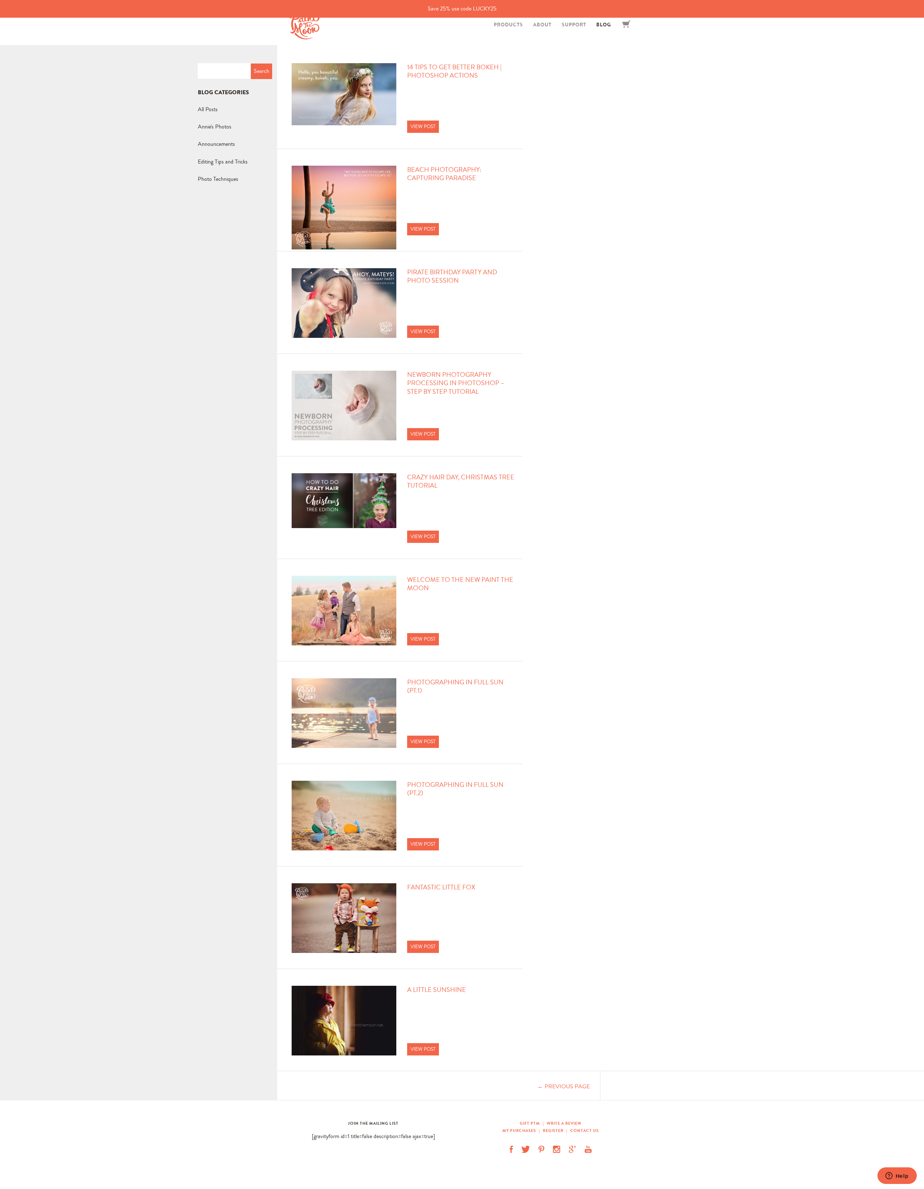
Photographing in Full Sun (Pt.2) (455, 789)
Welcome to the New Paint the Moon (460, 584)
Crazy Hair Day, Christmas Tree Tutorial (460, 481)
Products (508, 24)
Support (574, 24)
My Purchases (519, 1130)
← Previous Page (563, 1086)
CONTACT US (584, 1130)
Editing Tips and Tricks (223, 161)
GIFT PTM (530, 1123)
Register (553, 1130)
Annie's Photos (214, 126)
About (542, 24)
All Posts (208, 109)
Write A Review (564, 1123)
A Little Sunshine (436, 989)
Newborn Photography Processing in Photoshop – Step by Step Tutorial (455, 383)
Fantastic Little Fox (441, 887)
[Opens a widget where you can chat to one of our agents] (897, 1176)
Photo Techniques (218, 179)
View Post (423, 126)
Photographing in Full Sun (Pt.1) (455, 686)
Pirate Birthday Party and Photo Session (452, 276)
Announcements (216, 144)
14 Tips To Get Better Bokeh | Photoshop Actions (454, 71)
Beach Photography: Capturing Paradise (444, 174)
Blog (603, 24)
